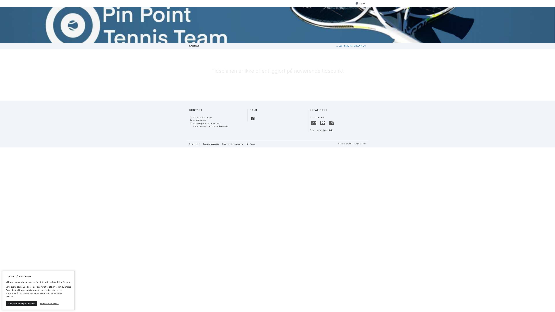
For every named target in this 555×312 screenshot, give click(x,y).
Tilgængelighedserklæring (232, 144)
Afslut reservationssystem (351, 46)
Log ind (362, 3)
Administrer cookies (49, 303)
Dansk (252, 144)
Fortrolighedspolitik (211, 144)
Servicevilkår (194, 144)
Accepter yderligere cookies (21, 303)
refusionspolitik (325, 130)
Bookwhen (354, 144)
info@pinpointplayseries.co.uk (207, 123)
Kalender (194, 46)
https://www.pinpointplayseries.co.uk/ (210, 126)
